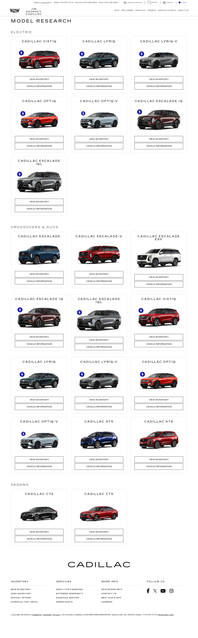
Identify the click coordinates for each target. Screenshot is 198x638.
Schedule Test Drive (24, 602)
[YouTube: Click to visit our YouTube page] (164, 591)
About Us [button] (183, 10)
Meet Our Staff (111, 598)
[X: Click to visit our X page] (156, 591)
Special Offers (21, 598)
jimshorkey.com (166, 615)
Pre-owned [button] (127, 10)
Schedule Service (67, 598)
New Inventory (21, 589)
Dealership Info (111, 589)
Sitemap (47, 615)
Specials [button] (140, 10)
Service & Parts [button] (167, 10)
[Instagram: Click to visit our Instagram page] (172, 591)
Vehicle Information (39, 86)
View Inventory (39, 79)
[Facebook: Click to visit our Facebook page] (150, 591)
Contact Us (109, 594)
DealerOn (37, 615)
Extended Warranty (69, 594)
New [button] (117, 10)
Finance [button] (151, 10)
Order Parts (64, 602)
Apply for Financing (69, 589)
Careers (106, 602)
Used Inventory (21, 594)
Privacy (56, 615)
